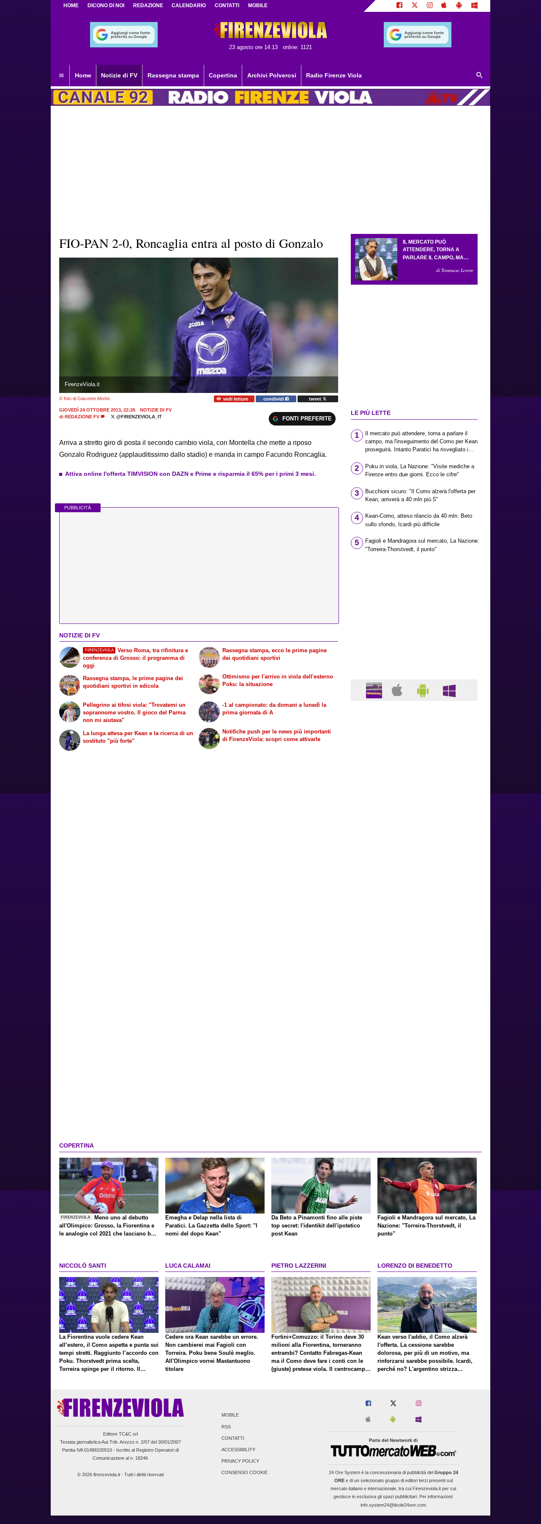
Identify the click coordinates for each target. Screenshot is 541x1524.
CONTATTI (227, 5)
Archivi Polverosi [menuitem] (271, 75)
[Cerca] (479, 75)
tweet (315, 398)
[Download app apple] (444, 6)
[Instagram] (429, 6)
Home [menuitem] (83, 75)
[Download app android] (459, 6)
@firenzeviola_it (138, 416)
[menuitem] (61, 75)
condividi (274, 398)
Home (71, 5)
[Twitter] (415, 6)
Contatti (232, 1438)
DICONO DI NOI (105, 5)
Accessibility (238, 1449)
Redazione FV (82, 416)
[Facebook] (399, 6)
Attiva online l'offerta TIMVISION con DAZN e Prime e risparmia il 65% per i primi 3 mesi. (190, 473)
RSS (226, 1426)
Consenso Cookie (244, 1472)
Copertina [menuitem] (223, 75)
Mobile (230, 1415)
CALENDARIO (189, 5)
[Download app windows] (474, 6)
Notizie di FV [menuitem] (119, 75)
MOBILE (258, 5)
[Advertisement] (414, 1035)
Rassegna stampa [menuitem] (173, 75)
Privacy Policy (240, 1461)
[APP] (375, 689)
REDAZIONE (148, 5)
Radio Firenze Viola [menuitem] (334, 75)
